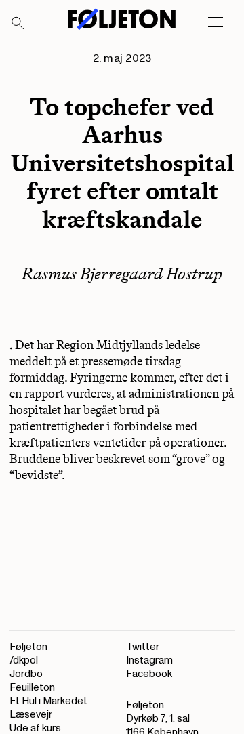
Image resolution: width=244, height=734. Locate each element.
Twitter (142, 647)
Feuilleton (32, 687)
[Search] (18, 24)
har (45, 345)
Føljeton (28, 647)
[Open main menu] (216, 22)
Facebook (149, 674)
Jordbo (26, 674)
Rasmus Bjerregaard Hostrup (122, 273)
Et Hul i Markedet (48, 701)
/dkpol (23, 660)
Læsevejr (30, 715)
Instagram (149, 660)
